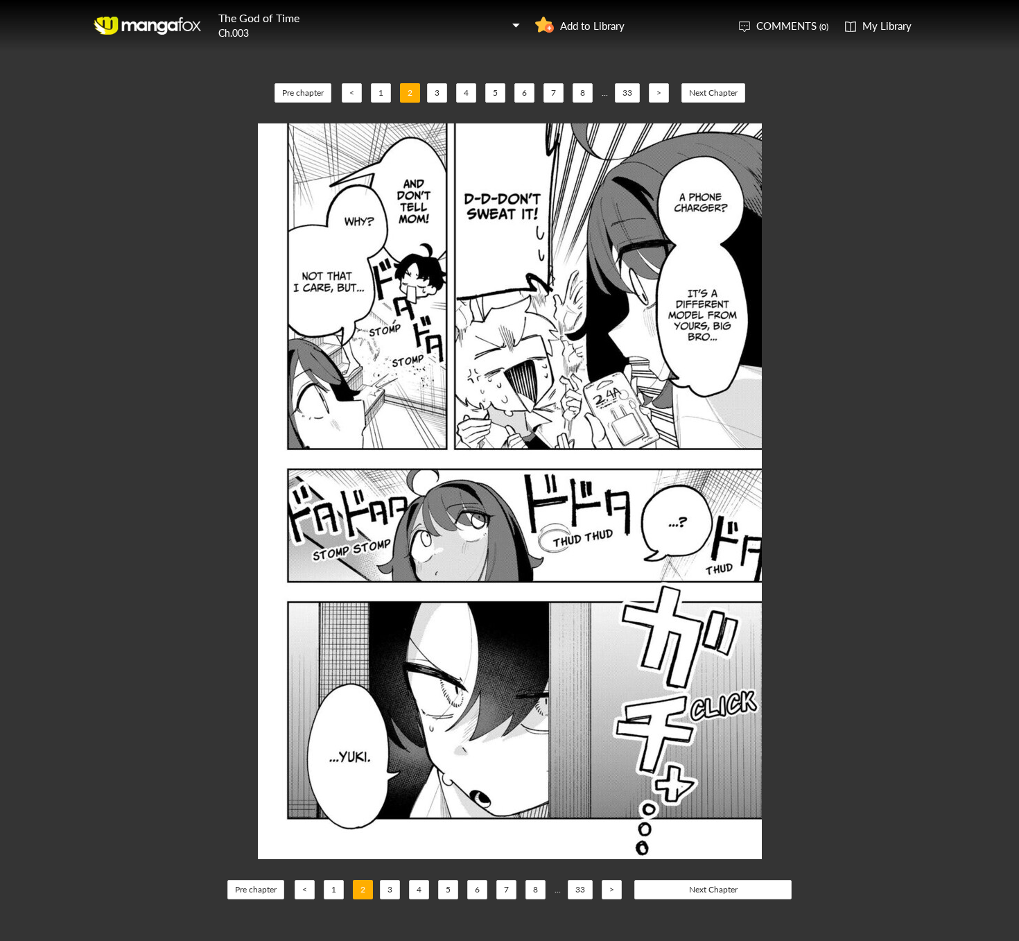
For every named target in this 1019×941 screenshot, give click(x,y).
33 (627, 92)
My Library (887, 25)
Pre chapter (303, 92)
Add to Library (592, 25)
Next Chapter (713, 92)
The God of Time (258, 17)
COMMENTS (792, 25)
